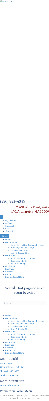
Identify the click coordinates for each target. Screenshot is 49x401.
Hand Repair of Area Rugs (22, 247)
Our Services (11, 242)
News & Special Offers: (20, 253)
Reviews (9, 271)
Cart (7, 229)
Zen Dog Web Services (30, 398)
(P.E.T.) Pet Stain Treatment (22, 258)
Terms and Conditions (10, 385)
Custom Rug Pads (18, 261)
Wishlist (8, 223)
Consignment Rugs (19, 250)
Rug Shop (9, 269)
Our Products (11, 255)
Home (8, 239)
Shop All (9, 231)
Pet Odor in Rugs (18, 263)
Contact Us (10, 274)
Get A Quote (10, 266)
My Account (10, 221)
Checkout (9, 226)
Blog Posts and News (14, 277)
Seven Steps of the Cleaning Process (27, 245)
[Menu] (1, 217)
